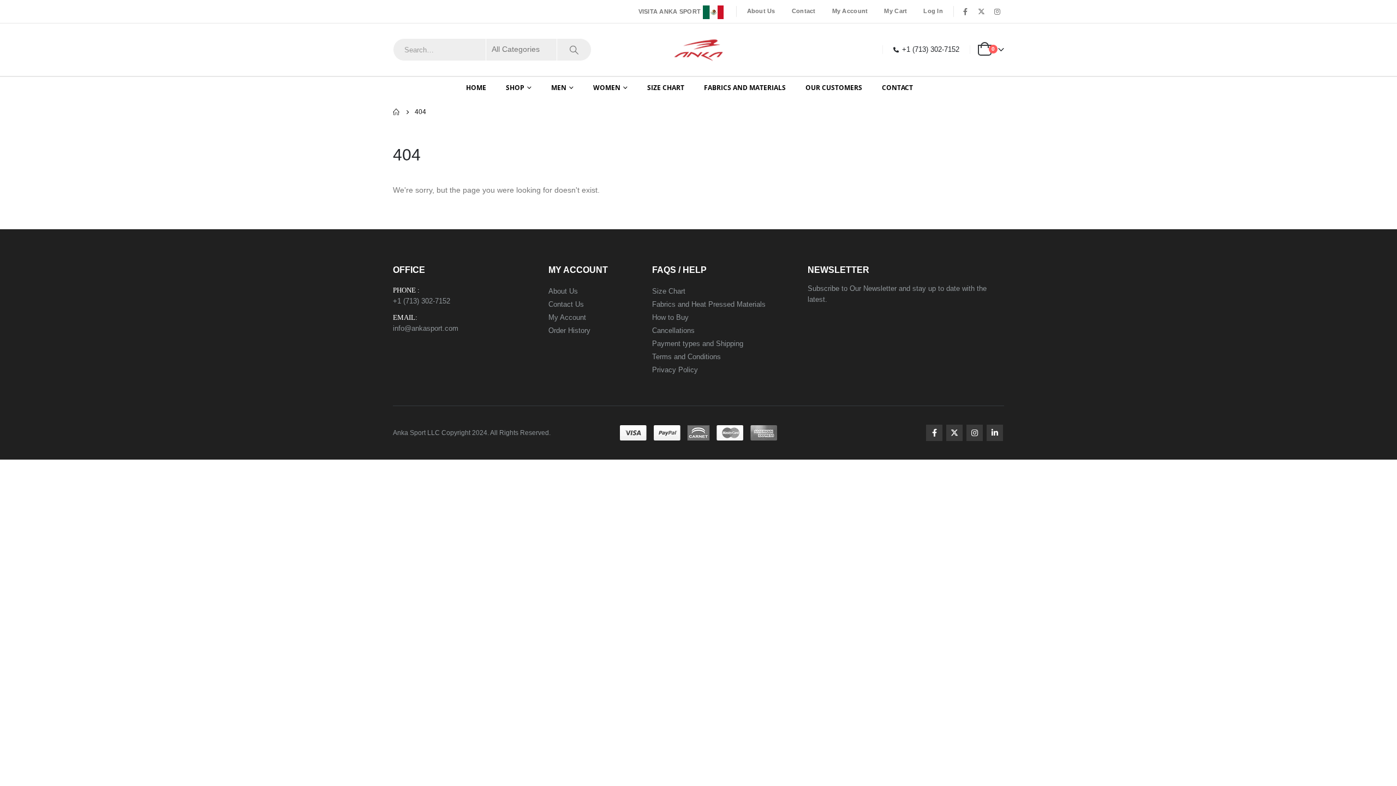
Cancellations (673, 330)
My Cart (895, 11)
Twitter (954, 433)
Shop (515, 87)
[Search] (574, 50)
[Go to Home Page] (396, 111)
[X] (981, 11)
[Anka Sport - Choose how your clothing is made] (698, 50)
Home (476, 87)
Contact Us (566, 304)
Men (558, 87)
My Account (850, 11)
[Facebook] (965, 11)
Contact (804, 11)
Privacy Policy (675, 370)
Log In (933, 11)
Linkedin (995, 433)
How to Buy (670, 317)
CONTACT (897, 87)
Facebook (934, 433)
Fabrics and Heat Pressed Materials (709, 304)
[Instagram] (997, 11)
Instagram (974, 433)
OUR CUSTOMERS (833, 87)
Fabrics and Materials (745, 87)
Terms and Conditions (686, 357)
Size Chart (668, 291)
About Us (761, 11)
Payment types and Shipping (697, 344)
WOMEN (606, 87)
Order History (569, 330)
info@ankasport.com (425, 328)
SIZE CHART (665, 87)
